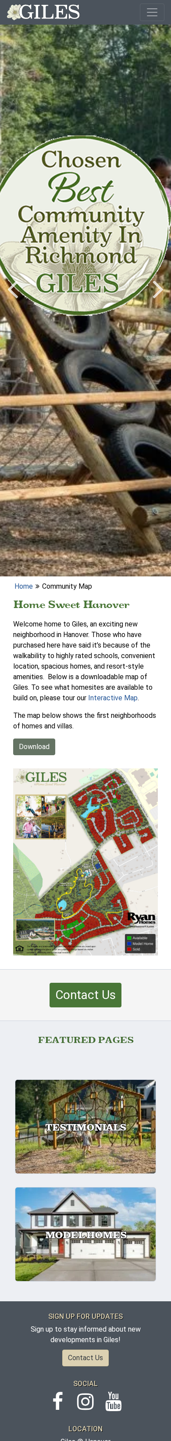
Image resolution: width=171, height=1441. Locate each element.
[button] (13, 288)
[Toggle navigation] (152, 12)
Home (23, 586)
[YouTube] (113, 1406)
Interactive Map (113, 698)
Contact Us (85, 995)
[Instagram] (85, 1406)
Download (34, 746)
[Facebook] (57, 1406)
